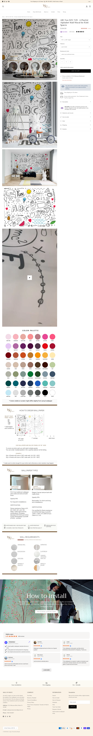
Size (61, 36)
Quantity (62, 58)
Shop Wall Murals (37, 12)
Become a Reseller (31, 698)
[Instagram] (4, 1)
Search (54, 695)
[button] (46, 670)
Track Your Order (56, 707)
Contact (53, 12)
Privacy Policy (30, 702)
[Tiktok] (6, 1)
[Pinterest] (8, 1)
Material (62, 43)
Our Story (29, 695)
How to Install (55, 698)
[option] (46, 601)
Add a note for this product (66, 67)
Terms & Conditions (32, 700)
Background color (64, 51)
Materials (54, 702)
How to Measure (56, 700)
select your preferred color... (68, 54)
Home (28, 12)
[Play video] (29, 277)
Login (89, 1)
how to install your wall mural (46, 611)
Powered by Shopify (16, 731)
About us (46, 12)
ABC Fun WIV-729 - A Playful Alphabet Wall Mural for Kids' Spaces (19, 16)
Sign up (73, 706)
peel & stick (64, 47)
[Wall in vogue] (46, 6)
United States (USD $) (9, 728)
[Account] (86, 6)
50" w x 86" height (66, 40)
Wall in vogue (9, 731)
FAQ (53, 704)
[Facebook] (2, 1)
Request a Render (56, 709)
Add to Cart (75, 71)
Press (59, 12)
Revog (64, 12)
